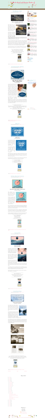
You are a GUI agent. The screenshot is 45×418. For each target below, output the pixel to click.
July (10, 387)
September (11, 385)
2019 (9, 381)
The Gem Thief (17, 233)
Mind (19, 229)
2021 (9, 379)
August (11, 386)
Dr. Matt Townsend (16, 229)
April (10, 390)
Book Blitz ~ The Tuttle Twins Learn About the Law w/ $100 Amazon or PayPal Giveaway (32, 42)
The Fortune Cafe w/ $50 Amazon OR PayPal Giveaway (32, 31)
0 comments (23, 67)
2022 (9, 378)
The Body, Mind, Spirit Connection (17, 176)
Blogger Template (28, 417)
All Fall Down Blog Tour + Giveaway (33, 45)
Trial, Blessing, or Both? (17, 11)
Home (9, 8)
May (10, 389)
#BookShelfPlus (12, 173)
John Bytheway (19, 173)
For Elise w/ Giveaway (32, 23)
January (11, 393)
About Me (13, 8)
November (11, 383)
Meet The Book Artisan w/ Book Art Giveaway (33, 49)
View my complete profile (23, 413)
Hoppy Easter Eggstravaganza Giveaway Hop (33, 53)
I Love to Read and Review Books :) (22, 2)
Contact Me (18, 8)
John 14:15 (17, 123)
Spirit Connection (22, 229)
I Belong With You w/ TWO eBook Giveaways (33, 38)
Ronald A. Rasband (22, 369)
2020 (9, 380)
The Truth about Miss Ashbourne (17, 66)
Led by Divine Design (17, 291)
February (11, 392)
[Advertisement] (32, 97)
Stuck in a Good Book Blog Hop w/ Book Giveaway (33, 34)
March (10, 391)
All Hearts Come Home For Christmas (33, 27)
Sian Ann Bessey (16, 288)
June (10, 388)
